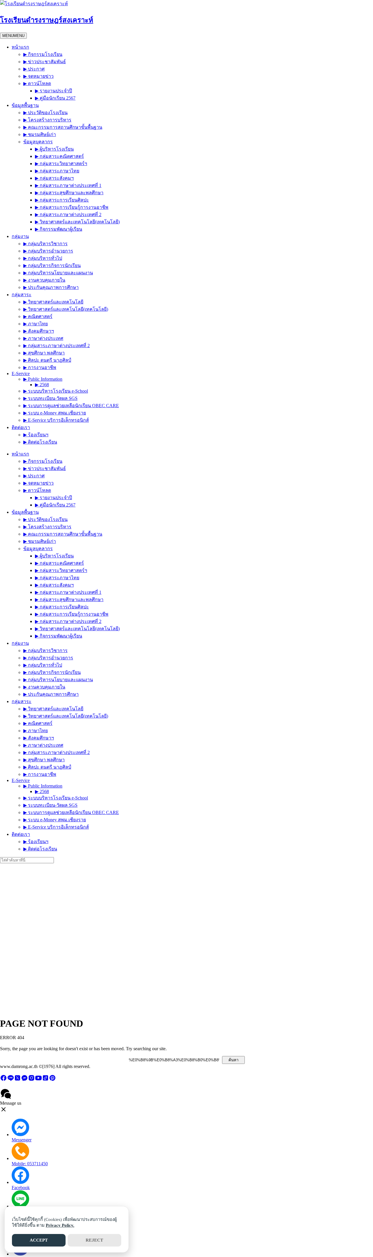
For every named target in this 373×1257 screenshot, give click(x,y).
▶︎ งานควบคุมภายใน (44, 280)
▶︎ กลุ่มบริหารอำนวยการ (48, 250)
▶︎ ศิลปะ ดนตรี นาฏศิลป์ (47, 360)
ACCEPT (39, 1240)
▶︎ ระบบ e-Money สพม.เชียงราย (54, 412)
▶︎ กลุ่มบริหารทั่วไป (42, 258)
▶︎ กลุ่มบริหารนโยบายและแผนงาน (58, 272)
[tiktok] (45, 1079)
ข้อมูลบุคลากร (38, 141)
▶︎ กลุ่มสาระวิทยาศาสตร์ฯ (61, 163)
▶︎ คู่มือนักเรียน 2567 (55, 98)
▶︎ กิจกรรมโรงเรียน (42, 54)
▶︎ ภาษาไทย (35, 323)
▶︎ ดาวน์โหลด (37, 83)
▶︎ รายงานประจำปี (53, 90)
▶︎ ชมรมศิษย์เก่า (39, 134)
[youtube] (38, 1079)
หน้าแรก (20, 47)
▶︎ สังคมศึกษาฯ (38, 331)
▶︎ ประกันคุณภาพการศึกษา (51, 287)
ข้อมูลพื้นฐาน (25, 105)
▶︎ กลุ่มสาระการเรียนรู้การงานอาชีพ (71, 207)
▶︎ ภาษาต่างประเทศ (43, 338)
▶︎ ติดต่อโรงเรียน (40, 441)
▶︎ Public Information (42, 379)
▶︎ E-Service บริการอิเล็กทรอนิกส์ (56, 420)
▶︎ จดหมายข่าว (38, 76)
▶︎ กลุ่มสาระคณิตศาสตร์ (59, 156)
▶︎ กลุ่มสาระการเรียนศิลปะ (62, 199)
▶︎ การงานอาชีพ (39, 367)
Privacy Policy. (60, 1225)
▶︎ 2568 (42, 384)
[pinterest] (52, 1079)
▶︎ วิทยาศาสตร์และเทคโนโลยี (53, 301)
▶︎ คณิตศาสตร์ (37, 316)
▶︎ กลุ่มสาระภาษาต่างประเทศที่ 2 (68, 214)
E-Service (21, 373)
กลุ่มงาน (20, 236)
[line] (10, 1079)
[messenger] (24, 1079)
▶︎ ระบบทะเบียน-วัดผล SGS (50, 398)
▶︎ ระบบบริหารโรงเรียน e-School (55, 391)
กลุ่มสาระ (21, 294)
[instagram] (31, 1079)
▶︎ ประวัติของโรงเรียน (45, 112)
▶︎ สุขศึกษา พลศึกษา (44, 352)
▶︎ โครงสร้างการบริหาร (47, 119)
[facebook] (3, 1079)
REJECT (94, 1240)
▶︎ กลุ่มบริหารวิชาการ (45, 243)
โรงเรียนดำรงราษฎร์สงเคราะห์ (46, 20)
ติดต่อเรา (21, 427)
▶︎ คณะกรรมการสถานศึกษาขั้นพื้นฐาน (62, 127)
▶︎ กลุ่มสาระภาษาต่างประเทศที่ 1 (68, 185)
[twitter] (17, 1079)
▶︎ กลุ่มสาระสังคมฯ (54, 178)
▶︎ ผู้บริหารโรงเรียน (54, 148)
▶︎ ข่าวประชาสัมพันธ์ (44, 61)
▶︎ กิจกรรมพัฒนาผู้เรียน (58, 229)
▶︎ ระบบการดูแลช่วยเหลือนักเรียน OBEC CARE (71, 405)
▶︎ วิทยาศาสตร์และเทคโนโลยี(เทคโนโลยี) (77, 221)
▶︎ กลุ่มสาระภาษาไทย (57, 170)
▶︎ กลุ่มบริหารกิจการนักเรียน (52, 265)
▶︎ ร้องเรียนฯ (35, 434)
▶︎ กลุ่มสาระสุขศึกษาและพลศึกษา (69, 192)
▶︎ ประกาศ (34, 68)
